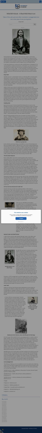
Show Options (21, 221)
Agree (21, 218)
